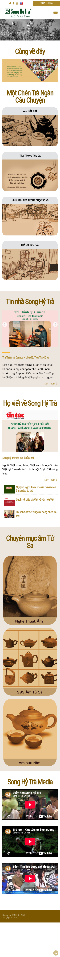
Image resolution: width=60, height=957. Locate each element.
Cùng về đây (30, 51)
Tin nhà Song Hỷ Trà (30, 301)
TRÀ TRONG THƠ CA (30, 155)
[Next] (55, 324)
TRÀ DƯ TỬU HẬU (30, 244)
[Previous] (4, 324)
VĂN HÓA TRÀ (30, 111)
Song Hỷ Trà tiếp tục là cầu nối (18, 457)
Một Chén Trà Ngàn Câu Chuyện (30, 96)
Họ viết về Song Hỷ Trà (30, 403)
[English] (21, 3)
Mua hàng (46, 3)
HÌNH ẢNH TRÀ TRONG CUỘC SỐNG (30, 200)
